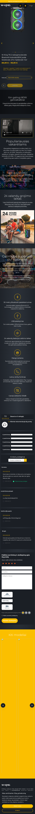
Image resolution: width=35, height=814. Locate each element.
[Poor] (6, 563)
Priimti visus (17, 806)
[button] (2, 43)
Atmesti (17, 810)
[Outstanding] (14, 563)
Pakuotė (4, 77)
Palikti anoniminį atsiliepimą (10, 615)
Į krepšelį (15, 85)
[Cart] (25, 5)
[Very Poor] (3, 563)
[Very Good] (11, 563)
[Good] (8, 563)
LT (31, 5)
